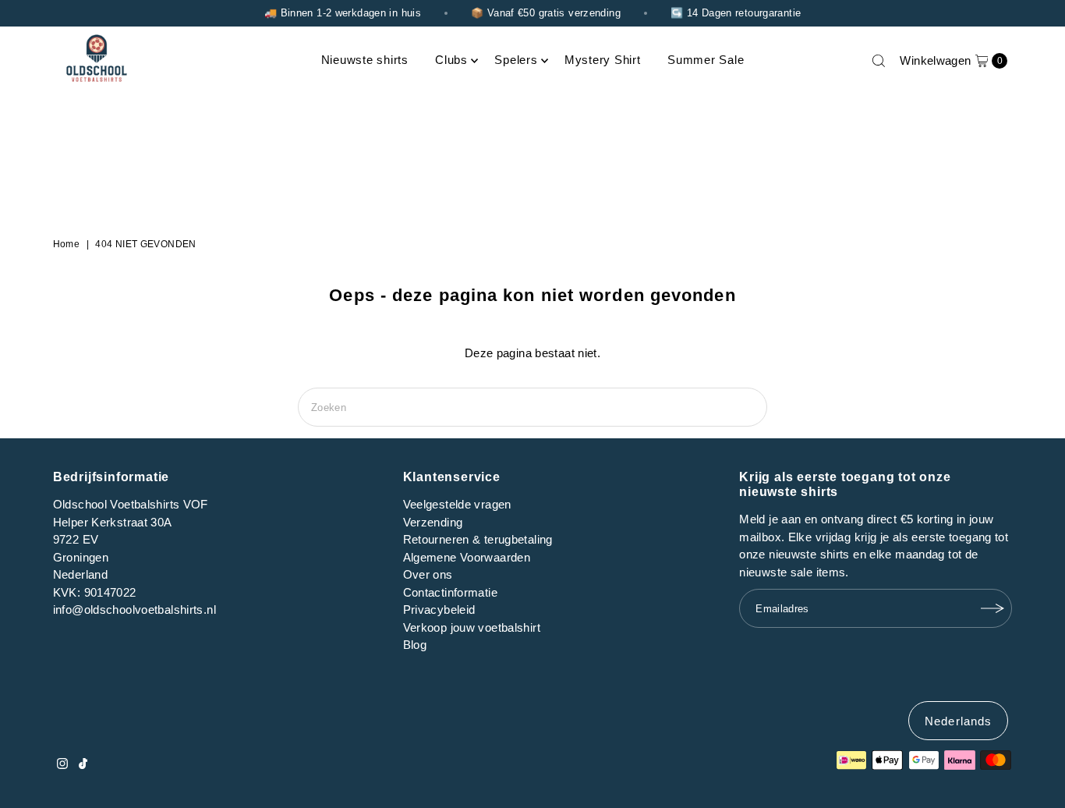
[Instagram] (62, 765)
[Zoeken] (879, 60)
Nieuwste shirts (365, 59)
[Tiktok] (83, 765)
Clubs (451, 59)
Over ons (428, 574)
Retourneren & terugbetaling (478, 539)
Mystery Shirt (602, 59)
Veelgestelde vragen (457, 504)
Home (66, 244)
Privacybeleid (439, 609)
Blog (415, 644)
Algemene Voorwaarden (467, 557)
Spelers (515, 59)
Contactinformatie (450, 592)
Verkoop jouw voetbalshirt (471, 627)
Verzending (433, 522)
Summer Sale (705, 59)
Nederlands (958, 721)
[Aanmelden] (992, 608)
